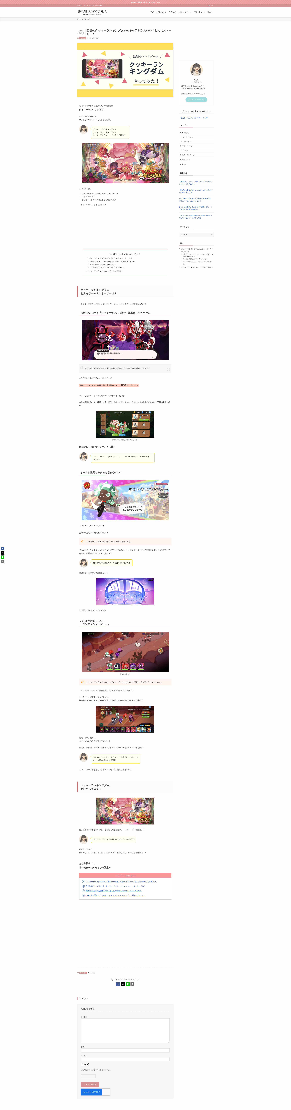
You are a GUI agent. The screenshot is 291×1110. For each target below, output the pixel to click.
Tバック (185, 150)
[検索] (212, 5)
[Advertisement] (125, 226)
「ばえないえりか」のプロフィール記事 (193, 118)
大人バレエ (186, 159)
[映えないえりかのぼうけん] (92, 12)
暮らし (184, 164)
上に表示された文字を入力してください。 (96, 1070)
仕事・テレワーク (188, 155)
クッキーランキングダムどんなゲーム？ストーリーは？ (109, 258)
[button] (118, 984)
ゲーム (93, 973)
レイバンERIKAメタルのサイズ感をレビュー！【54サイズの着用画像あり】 (195, 208)
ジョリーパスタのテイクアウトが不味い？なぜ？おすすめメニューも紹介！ (195, 199)
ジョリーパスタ (188, 137)
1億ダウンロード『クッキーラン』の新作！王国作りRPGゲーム (113, 261)
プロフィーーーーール (196, 99)
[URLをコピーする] (132, 984)
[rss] (209, 5)
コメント (85, 1017)
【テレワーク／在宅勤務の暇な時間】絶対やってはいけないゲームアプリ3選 (196, 216)
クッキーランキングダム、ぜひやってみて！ (105, 271)
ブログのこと (187, 141)
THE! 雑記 (83, 38)
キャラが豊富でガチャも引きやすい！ (103, 264)
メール (84, 1055)
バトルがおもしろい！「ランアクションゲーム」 (107, 267)
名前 (83, 1047)
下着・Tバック (187, 146)
